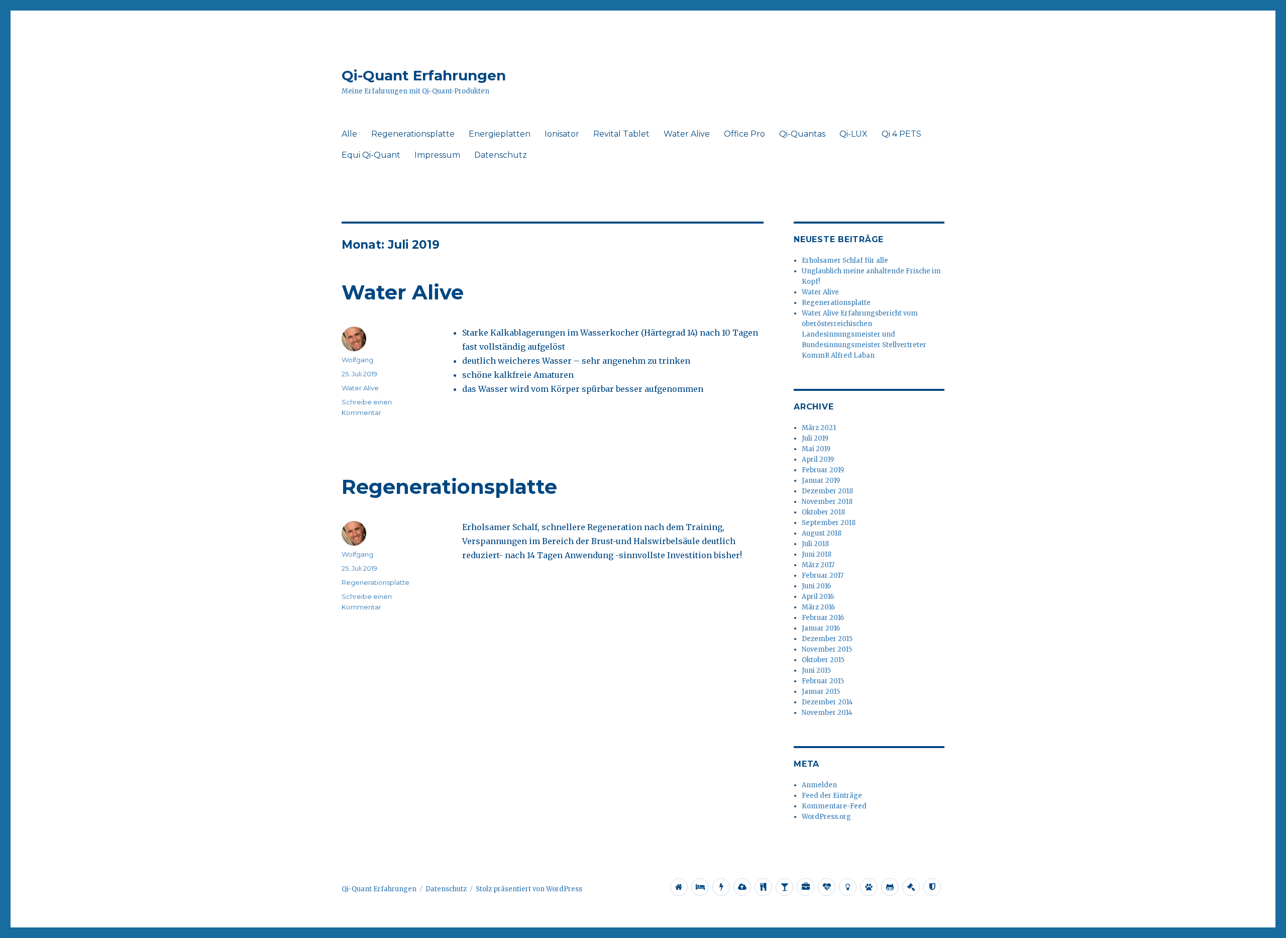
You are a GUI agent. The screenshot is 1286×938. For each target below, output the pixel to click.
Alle (349, 134)
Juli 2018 (815, 544)
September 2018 (828, 522)
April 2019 (818, 459)
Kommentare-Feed (834, 806)
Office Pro (744, 134)
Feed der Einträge (832, 795)
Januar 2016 (821, 628)
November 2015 (827, 649)
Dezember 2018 (827, 491)
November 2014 (827, 712)
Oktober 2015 (823, 660)
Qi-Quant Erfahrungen (424, 75)
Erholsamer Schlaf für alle (845, 260)
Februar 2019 (823, 470)
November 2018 (827, 501)
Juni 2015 (816, 670)
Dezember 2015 (827, 639)
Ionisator (562, 134)
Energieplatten (499, 134)
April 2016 (818, 596)
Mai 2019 (816, 449)
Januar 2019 (821, 480)
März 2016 (818, 607)
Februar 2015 (823, 681)
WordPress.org (826, 816)
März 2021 (819, 428)
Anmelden (819, 785)
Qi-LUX (853, 134)
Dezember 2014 (827, 702)
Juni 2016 (816, 586)
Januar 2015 (821, 691)
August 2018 (821, 533)
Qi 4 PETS (901, 134)
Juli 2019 (815, 438)
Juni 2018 (816, 554)
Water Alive (687, 134)
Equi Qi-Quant (371, 155)
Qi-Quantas (802, 134)
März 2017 (818, 565)
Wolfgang (357, 360)
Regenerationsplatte (413, 134)
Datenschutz (500, 155)
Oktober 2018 (823, 512)
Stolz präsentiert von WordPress (529, 889)
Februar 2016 (823, 617)
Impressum (437, 155)
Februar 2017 (822, 575)
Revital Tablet (621, 134)
